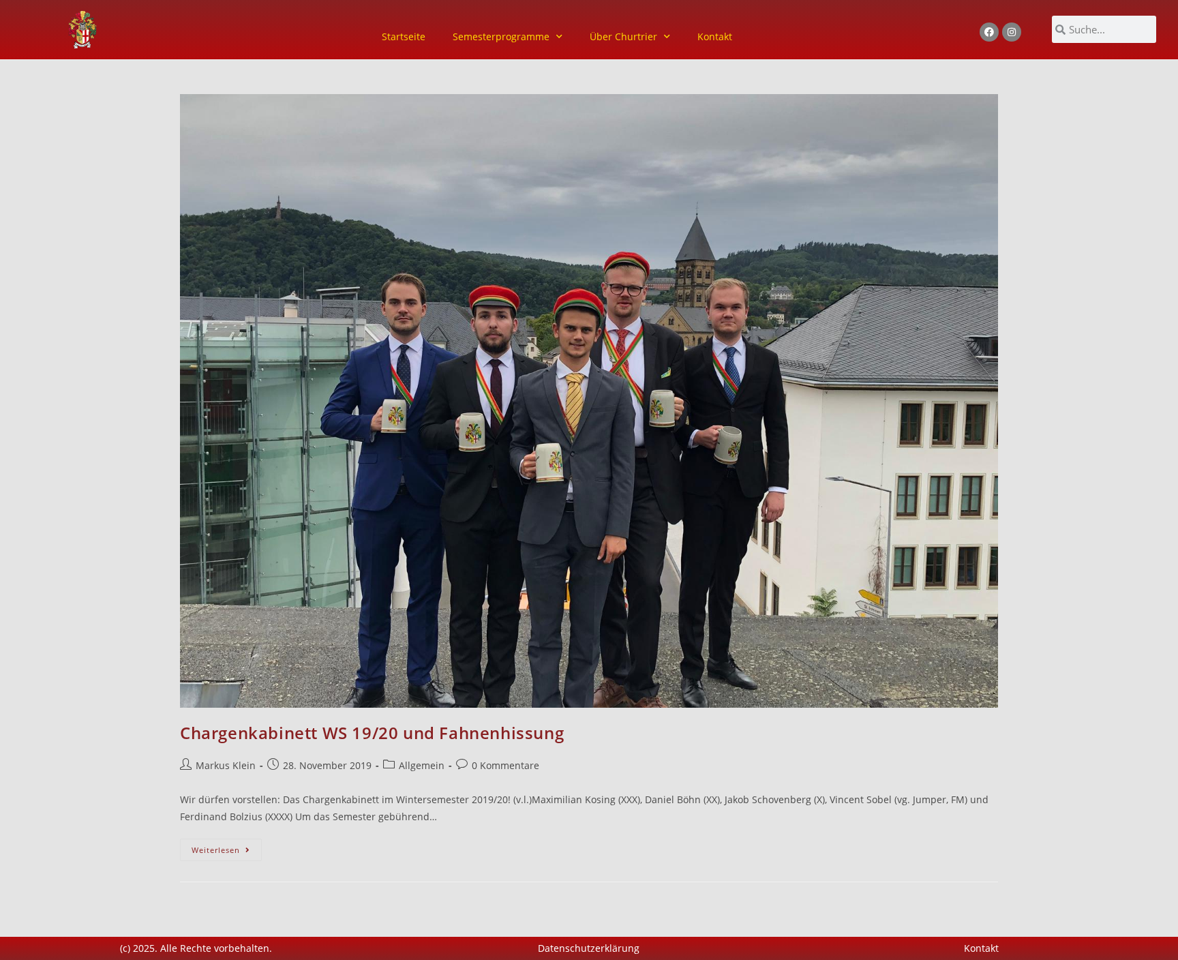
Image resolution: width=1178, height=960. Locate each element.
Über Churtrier (623, 36)
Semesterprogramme (501, 36)
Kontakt (714, 36)
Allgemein (421, 765)
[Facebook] (989, 32)
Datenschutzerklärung (588, 948)
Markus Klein (226, 765)
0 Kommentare (505, 765)
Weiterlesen (227, 847)
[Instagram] (1011, 32)
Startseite (403, 36)
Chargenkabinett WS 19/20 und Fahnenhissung (372, 732)
